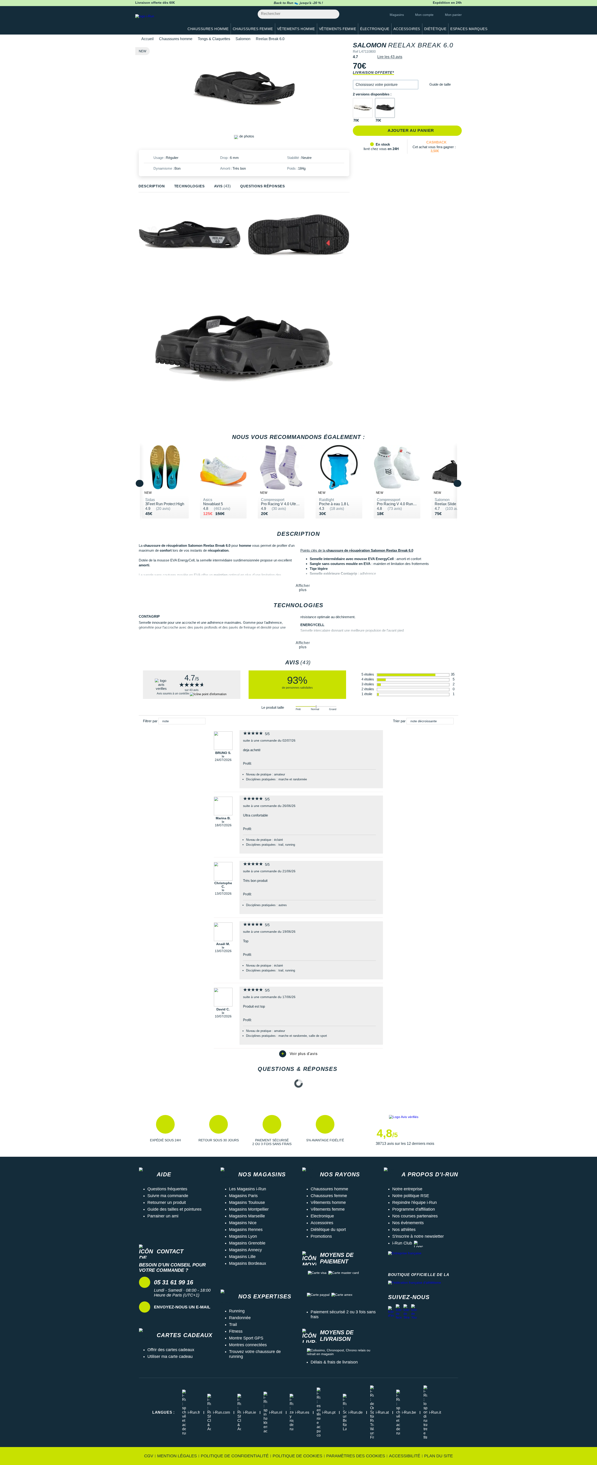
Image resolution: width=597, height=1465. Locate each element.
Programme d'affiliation (413, 1209)
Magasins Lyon (243, 1236)
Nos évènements (408, 1222)
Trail (233, 1324)
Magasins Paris (243, 1195)
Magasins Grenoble (247, 1243)
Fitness (236, 1331)
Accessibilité (404, 1456)
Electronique (322, 1216)
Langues (163, 1412)
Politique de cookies (297, 1456)
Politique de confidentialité (235, 1456)
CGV (148, 1456)
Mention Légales (177, 1456)
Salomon (243, 39)
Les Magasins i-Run (247, 1189)
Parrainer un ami (162, 1216)
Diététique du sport (328, 1229)
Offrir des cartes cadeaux (170, 1349)
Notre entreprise (407, 1189)
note (165, 721)
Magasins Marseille (247, 1216)
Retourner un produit (166, 1202)
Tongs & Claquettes (214, 39)
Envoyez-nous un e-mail (182, 1307)
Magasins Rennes (246, 1229)
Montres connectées (248, 1344)
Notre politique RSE (410, 1195)
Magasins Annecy (245, 1250)
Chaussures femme (329, 1195)
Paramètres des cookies (355, 1456)
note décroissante (423, 721)
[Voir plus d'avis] (298, 1053)
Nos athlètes (404, 1229)
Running (237, 1311)
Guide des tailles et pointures (174, 1209)
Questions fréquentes (167, 1189)
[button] (385, 84)
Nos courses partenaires (415, 1216)
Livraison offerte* (373, 72)
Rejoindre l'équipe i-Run (414, 1202)
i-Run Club (402, 1243)
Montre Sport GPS (246, 1338)
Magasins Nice (243, 1222)
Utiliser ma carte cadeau (170, 1356)
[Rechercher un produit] (333, 14)
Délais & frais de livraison (334, 1362)
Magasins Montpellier (249, 1209)
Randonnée (240, 1317)
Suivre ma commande (167, 1195)
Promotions (321, 1236)
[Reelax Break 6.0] (363, 108)
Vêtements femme (328, 1209)
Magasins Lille (242, 1256)
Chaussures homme (175, 39)
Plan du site (438, 1456)
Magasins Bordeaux (247, 1263)
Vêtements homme (328, 1202)
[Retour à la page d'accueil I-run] (157, 22)
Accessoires (322, 1222)
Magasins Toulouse (247, 1202)
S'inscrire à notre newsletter (418, 1236)
